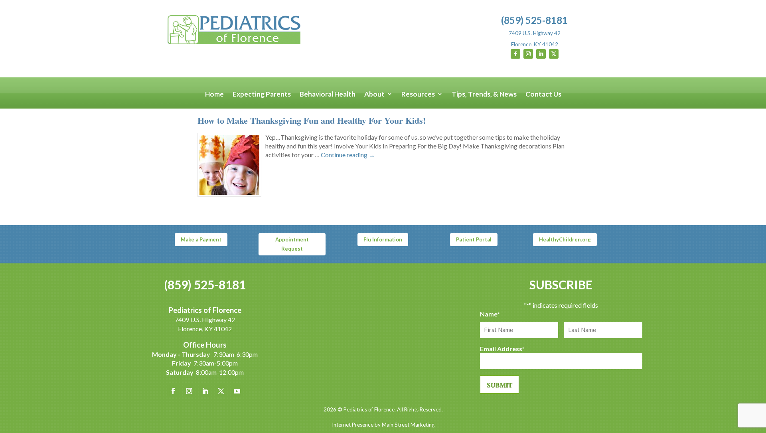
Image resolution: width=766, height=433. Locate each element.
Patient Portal (474, 239)
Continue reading (348, 154)
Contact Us (543, 94)
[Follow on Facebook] (515, 54)
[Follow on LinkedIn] (541, 54)
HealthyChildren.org (565, 239)
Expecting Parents (262, 94)
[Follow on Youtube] (237, 391)
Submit (499, 384)
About (374, 94)
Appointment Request (292, 243)
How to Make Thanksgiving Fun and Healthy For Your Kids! (311, 120)
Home (214, 94)
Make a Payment (201, 239)
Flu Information (382, 239)
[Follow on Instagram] (528, 54)
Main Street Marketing (408, 424)
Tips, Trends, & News (484, 94)
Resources (418, 94)
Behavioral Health (327, 94)
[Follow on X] (554, 54)
